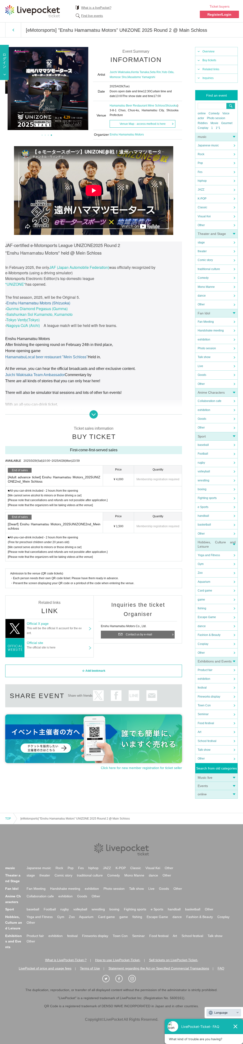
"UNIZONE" (15, 284)
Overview (208, 51)
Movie (214, 123)
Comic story (205, 260)
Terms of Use (90, 968)
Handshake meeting (211, 330)
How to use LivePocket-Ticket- (117, 960)
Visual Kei (204, 216)
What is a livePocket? (96, 7)
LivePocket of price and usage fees (45, 968)
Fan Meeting (206, 321)
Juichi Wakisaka (120, 72)
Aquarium (204, 581)
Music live (205, 777)
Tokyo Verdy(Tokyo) (23, 319)
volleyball (204, 471)
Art (199, 732)
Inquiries (208, 78)
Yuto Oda (167, 72)
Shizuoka (171, 105)
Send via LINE (134, 695)
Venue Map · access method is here (143, 124)
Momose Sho (118, 77)
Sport (202, 436)
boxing (202, 489)
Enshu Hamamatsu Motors (127, 134)
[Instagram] (134, 979)
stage (201, 242)
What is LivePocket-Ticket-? (66, 960)
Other (201, 225)
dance (202, 295)
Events (203, 786)
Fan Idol (204, 313)
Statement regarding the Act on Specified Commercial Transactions (158, 968)
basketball (204, 524)
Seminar (203, 714)
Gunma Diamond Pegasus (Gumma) (37, 308)
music (202, 137)
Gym (201, 564)
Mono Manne (206, 287)
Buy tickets (209, 60)
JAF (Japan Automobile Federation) (79, 267)
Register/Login (219, 14)
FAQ (221, 968)
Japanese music (208, 145)
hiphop (202, 180)
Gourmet (226, 123)
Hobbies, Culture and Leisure (13, 922)
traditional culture (209, 269)
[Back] (13, 30)
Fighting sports (207, 498)
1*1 (218, 128)
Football (203, 453)
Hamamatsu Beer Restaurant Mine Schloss (137, 105)
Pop (200, 163)
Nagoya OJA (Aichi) (23, 325)
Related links (210, 69)
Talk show (204, 357)
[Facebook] (121, 979)
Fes (200, 172)
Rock (201, 154)
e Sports (203, 507)
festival (202, 687)
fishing (202, 608)
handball (203, 515)
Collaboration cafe (209, 401)
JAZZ (201, 189)
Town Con (204, 705)
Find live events (92, 16)
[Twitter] (108, 979)
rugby (201, 462)
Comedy (214, 113)
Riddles (203, 123)
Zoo (200, 572)
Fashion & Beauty (209, 635)
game (201, 599)
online (202, 113)
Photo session (216, 118)
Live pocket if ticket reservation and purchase (32, 11)
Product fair (205, 670)
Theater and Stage (212, 234)
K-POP (202, 198)
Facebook (116, 695)
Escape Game (207, 617)
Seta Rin (155, 72)
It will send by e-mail (151, 695)
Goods (202, 375)
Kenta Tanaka (140, 72)
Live (200, 366)
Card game (205, 590)
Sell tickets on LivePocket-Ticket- (173, 960)
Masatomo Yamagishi (141, 77)
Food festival (206, 723)
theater (202, 251)
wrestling (203, 480)
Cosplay (203, 128)
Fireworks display (209, 696)
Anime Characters (211, 392)
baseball (203, 445)
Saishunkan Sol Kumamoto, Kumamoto (39, 314)
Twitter (98, 695)
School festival (207, 741)
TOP (8, 818)
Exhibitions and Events (215, 661)
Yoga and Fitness (209, 555)
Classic (202, 207)
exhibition (204, 339)
